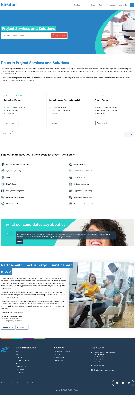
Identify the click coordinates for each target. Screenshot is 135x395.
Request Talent (96, 5)
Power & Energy (59, 357)
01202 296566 (99, 365)
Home (18, 352)
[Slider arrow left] (8, 233)
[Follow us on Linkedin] (117, 383)
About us (19, 363)
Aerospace (57, 354)
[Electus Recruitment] (5, 349)
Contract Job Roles (22, 360)
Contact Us (111, 5)
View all (5, 133)
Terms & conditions (29, 383)
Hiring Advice (20, 369)
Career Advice (21, 366)
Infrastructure (58, 360)
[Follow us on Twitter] (129, 383)
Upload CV (123, 5)
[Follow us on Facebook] (123, 383)
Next (131, 134)
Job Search (78, 5)
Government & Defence (62, 352)
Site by (58, 390)
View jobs (20, 327)
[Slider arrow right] (12, 233)
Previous (126, 134)
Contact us (20, 372)
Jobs (17, 354)
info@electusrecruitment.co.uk (104, 370)
